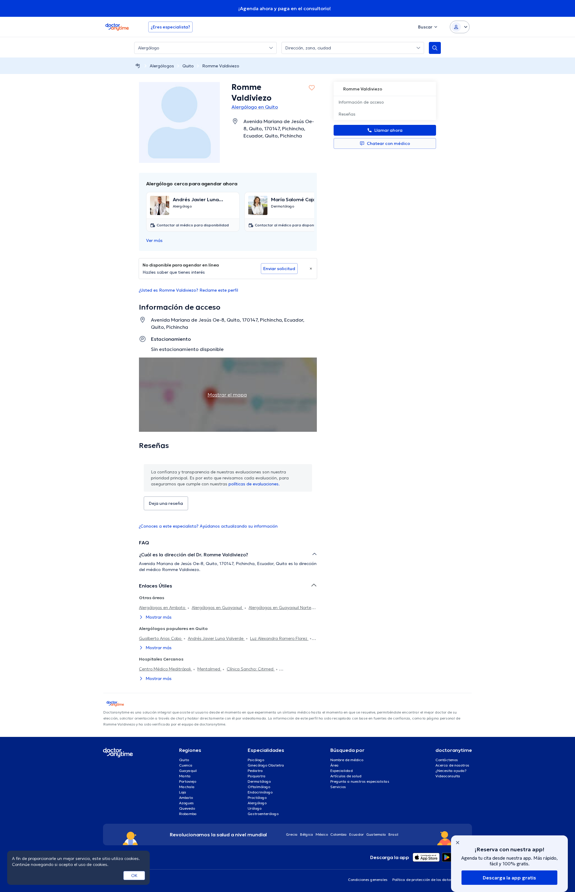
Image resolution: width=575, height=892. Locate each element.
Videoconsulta (447, 776)
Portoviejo (187, 781)
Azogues (186, 803)
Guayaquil (188, 770)
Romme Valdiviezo (220, 66)
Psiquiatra (257, 776)
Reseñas (346, 114)
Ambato (186, 797)
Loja (182, 792)
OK (134, 875)
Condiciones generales (368, 879)
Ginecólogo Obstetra (266, 765)
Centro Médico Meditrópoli (165, 669)
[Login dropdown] (460, 27)
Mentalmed (209, 669)
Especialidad (341, 770)
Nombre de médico (346, 760)
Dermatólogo (259, 781)
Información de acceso (361, 102)
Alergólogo (257, 803)
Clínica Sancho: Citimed (251, 669)
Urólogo (254, 808)
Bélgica (306, 834)
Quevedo (187, 808)
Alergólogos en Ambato (162, 607)
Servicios (338, 787)
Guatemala (376, 834)
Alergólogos (162, 66)
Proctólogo (257, 797)
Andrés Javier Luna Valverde (216, 638)
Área (334, 765)
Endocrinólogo (260, 792)
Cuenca (186, 765)
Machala (187, 787)
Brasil (393, 834)
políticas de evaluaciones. (254, 484)
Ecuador (356, 834)
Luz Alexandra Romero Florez (279, 638)
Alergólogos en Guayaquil (217, 607)
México (322, 834)
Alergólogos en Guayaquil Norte (280, 607)
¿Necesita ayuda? (451, 770)
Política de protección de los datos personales (432, 879)
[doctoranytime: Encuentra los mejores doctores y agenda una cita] (137, 65)
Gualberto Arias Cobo (160, 638)
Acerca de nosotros (452, 765)
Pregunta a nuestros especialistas (359, 781)
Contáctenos (446, 760)
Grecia (292, 834)
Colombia (338, 834)
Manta (185, 776)
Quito (188, 66)
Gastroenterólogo (263, 813)
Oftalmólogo (259, 787)
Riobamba (188, 813)
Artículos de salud (345, 776)
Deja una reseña (166, 503)
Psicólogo (256, 760)
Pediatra (255, 770)
